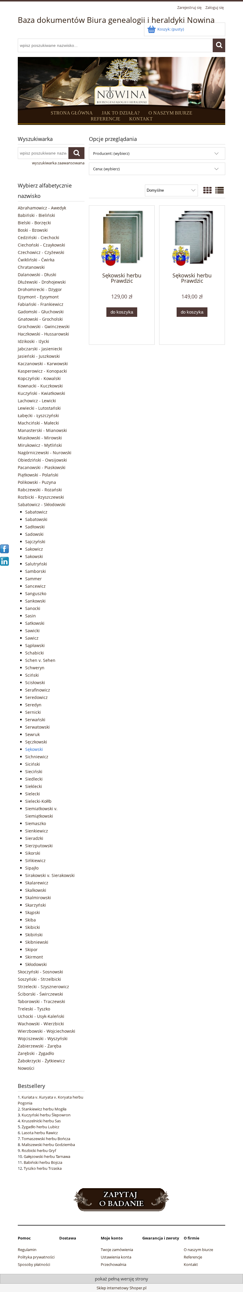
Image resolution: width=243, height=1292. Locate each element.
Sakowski (34, 556)
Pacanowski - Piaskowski (41, 467)
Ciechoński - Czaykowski (41, 245)
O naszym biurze (198, 1249)
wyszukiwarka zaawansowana (58, 163)
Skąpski (32, 912)
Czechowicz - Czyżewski (41, 252)
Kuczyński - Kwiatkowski (41, 393)
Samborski (35, 571)
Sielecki (32, 794)
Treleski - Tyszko (34, 1009)
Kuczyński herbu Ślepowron (46, 1115)
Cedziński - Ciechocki (38, 237)
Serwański (35, 719)
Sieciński (33, 771)
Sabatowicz (36, 512)
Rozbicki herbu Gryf (39, 1150)
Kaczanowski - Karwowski (43, 363)
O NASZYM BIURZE (170, 112)
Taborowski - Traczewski (41, 1001)
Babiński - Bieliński (36, 215)
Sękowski (34, 749)
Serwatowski (37, 727)
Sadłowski (35, 527)
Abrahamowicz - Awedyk (42, 208)
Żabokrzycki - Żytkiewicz (41, 1061)
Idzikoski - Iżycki (33, 341)
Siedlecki (34, 779)
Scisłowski (35, 682)
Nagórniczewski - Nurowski (44, 452)
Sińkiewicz (35, 860)
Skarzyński (35, 905)
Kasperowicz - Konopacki (42, 371)
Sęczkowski (36, 742)
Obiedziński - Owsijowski (42, 460)
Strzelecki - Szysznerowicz (43, 986)
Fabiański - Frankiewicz (40, 304)
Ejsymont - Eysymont (38, 297)
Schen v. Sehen (40, 660)
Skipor (31, 949)
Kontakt (191, 1264)
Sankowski (35, 601)
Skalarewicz (36, 883)
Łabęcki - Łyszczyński (38, 415)
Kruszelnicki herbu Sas (41, 1120)
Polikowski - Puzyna (37, 482)
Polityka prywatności (36, 1257)
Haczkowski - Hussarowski (43, 334)
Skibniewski (36, 942)
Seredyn (33, 705)
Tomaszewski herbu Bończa (46, 1138)
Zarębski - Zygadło (36, 1053)
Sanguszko (35, 593)
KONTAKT (141, 118)
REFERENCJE (105, 118)
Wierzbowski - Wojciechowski (46, 1031)
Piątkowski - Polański (38, 475)
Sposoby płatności (34, 1264)
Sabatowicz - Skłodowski (41, 504)
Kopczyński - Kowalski (39, 378)
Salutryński (36, 564)
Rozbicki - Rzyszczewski (41, 497)
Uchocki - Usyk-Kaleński (41, 1016)
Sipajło (32, 868)
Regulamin (27, 1249)
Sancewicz (35, 586)
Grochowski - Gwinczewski (44, 326)
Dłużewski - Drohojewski (42, 282)
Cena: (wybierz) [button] (106, 168)
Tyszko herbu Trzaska (43, 1168)
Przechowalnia (113, 1264)
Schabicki (34, 653)
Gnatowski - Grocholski (40, 319)
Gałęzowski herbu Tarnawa (47, 1156)
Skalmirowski (38, 897)
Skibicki (32, 927)
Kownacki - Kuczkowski (40, 386)
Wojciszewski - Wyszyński (43, 1038)
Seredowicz (36, 697)
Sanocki (32, 608)
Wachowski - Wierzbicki (41, 1023)
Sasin (30, 616)
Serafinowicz (37, 690)
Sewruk (32, 734)
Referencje (193, 1257)
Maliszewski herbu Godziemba (48, 1144)
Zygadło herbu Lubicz (40, 1126)
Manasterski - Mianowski (42, 430)
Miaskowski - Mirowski (40, 438)
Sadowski (34, 534)
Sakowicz (34, 549)
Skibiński (34, 934)
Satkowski (34, 623)
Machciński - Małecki (38, 423)
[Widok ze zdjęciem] (207, 190)
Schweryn (34, 667)
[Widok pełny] (219, 190)
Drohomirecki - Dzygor (40, 289)
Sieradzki (34, 838)
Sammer (33, 578)
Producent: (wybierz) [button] (111, 153)
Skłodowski (36, 964)
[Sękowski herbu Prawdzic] (122, 238)
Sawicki (32, 630)
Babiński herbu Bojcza (43, 1162)
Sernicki (33, 712)
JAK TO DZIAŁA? (121, 112)
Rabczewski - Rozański (40, 489)
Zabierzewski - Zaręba (39, 1046)
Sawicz (32, 638)
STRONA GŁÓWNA (72, 112)
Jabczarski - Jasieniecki (40, 349)
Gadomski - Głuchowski (41, 311)
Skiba (30, 920)
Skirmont (34, 957)
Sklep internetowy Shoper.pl (121, 1288)
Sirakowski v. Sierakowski (50, 875)
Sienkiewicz (36, 831)
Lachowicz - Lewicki (37, 400)
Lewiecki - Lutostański (39, 408)
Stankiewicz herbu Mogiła (44, 1109)
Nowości (26, 1068)
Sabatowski (36, 519)
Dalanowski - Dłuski (37, 274)
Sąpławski (35, 645)
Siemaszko (35, 823)
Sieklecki (33, 786)
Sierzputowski (39, 845)
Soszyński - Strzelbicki (39, 979)
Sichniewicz (36, 756)
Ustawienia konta (116, 1257)
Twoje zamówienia (117, 1249)
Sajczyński (35, 541)
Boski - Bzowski (33, 230)
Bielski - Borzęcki (34, 222)
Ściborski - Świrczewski (40, 994)
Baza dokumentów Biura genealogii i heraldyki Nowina (116, 20)
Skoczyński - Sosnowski (40, 972)
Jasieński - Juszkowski (39, 356)
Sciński (32, 675)
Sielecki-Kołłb (38, 801)
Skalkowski (35, 890)
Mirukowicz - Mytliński (40, 445)
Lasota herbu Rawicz (40, 1132)
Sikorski (32, 853)
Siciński (32, 764)
